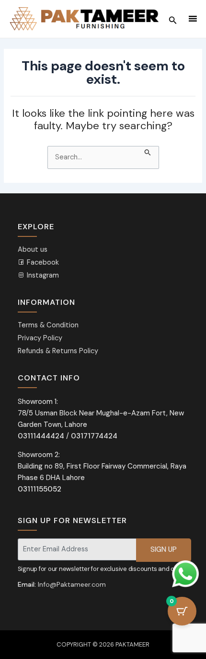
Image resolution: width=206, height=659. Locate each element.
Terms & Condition (48, 325)
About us (32, 249)
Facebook (42, 262)
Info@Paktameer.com (72, 584)
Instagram (42, 275)
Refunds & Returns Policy (58, 351)
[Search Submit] (147, 151)
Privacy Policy (40, 338)
